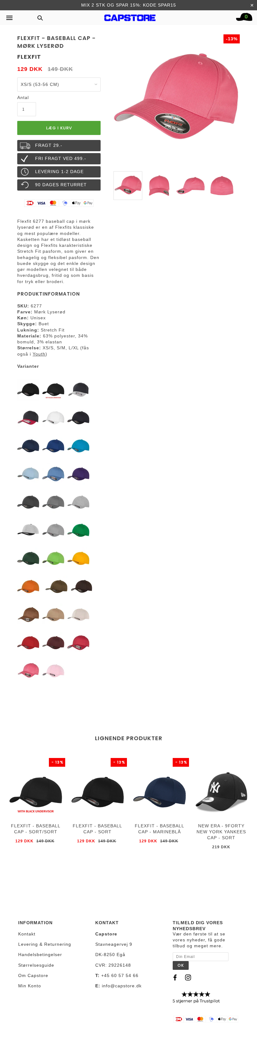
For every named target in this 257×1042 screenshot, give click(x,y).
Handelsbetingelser (40, 954)
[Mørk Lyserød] (28, 670)
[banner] (130, 16)
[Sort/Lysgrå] (78, 389)
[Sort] (28, 389)
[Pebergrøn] (78, 529)
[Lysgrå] (53, 529)
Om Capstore (33, 975)
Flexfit (29, 57)
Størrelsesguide (36, 965)
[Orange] (28, 586)
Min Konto (29, 985)
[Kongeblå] (53, 445)
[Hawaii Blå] (78, 445)
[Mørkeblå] (78, 417)
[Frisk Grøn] (53, 558)
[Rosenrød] (78, 642)
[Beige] (78, 614)
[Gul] (78, 558)
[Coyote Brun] (28, 614)
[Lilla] (78, 473)
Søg (38, 17)
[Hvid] (53, 417)
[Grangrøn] (28, 558)
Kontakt (26, 933)
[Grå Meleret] (78, 501)
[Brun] (81, 586)
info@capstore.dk (122, 985)
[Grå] (53, 501)
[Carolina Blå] (28, 473)
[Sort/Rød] (28, 417)
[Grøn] (56, 586)
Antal (23, 97)
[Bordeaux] (53, 642)
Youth (39, 353)
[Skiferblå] (53, 473)
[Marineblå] (28, 445)
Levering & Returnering (44, 944)
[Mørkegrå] (28, 501)
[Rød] (28, 642)
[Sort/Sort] (53, 389)
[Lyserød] (53, 670)
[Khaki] (53, 614)
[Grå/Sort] (28, 529)
